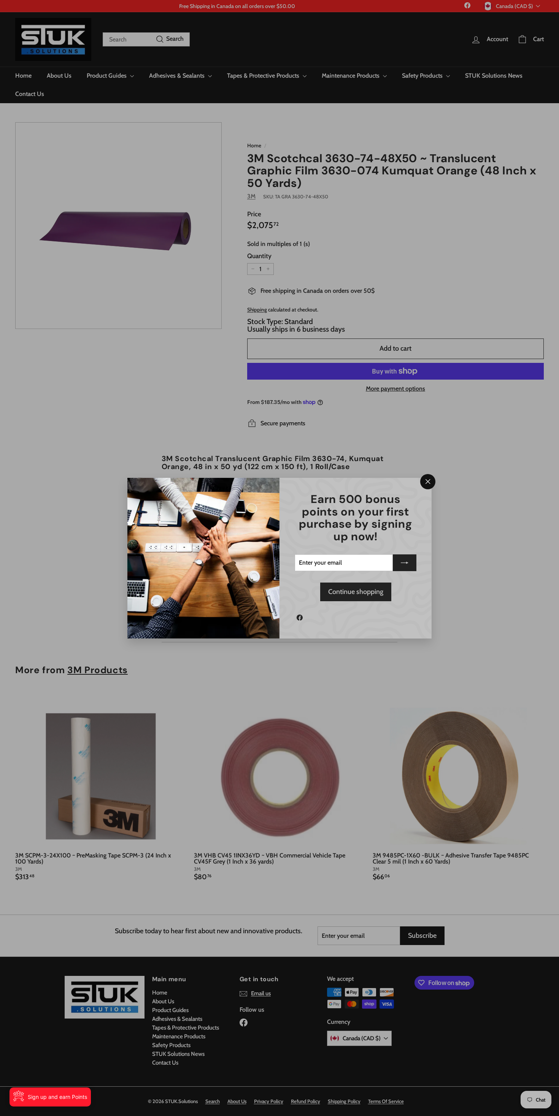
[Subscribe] (404, 562)
